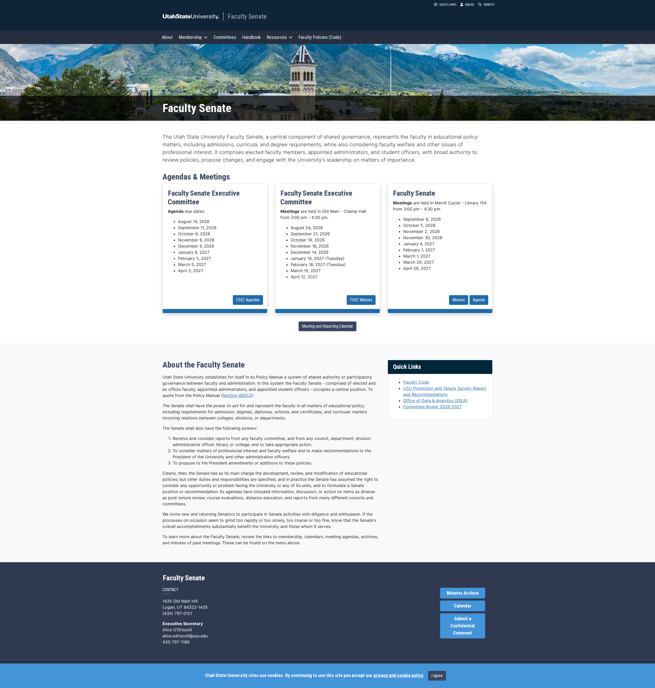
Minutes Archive (463, 593)
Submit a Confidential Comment (463, 626)
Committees (225, 37)
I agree (437, 675)
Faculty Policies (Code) (320, 37)
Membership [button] (190, 37)
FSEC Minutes (361, 299)
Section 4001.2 (237, 395)
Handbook (251, 37)
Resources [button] (277, 37)
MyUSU (469, 4)
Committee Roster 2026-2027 (432, 406)
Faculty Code (416, 382)
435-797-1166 (176, 642)
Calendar (463, 606)
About (167, 37)
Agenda (479, 299)
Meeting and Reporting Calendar (327, 326)
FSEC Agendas (248, 299)
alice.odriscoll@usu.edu (185, 635)
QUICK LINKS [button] (447, 4)
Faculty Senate (247, 16)
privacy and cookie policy (398, 675)
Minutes (458, 299)
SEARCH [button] (489, 4)
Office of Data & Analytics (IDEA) (435, 400)
